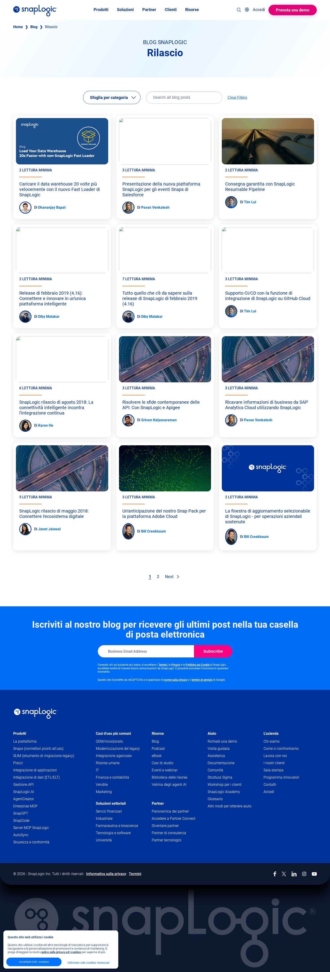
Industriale (104, 818)
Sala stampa (274, 770)
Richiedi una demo (222, 741)
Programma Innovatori (281, 777)
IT (97, 770)
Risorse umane (107, 763)
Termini (162, 664)
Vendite (102, 784)
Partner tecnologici (166, 840)
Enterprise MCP (25, 806)
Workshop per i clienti (225, 784)
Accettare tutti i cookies (34, 961)
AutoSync (20, 835)
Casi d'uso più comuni (113, 733)
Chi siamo (271, 741)
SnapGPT (20, 813)
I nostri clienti (274, 763)
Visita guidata (219, 748)
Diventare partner (165, 826)
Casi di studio (162, 763)
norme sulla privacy (175, 679)
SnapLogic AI (23, 792)
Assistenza (225, 756)
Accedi (269, 792)
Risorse (158, 733)
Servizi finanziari (109, 811)
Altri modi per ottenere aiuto (229, 806)
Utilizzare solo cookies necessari (88, 962)
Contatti (270, 784)
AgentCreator (23, 799)
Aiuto (212, 733)
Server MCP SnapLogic (31, 828)
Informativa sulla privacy (106, 874)
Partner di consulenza (169, 833)
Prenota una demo (292, 10)
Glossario (215, 799)
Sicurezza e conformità (31, 842)
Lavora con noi (275, 756)
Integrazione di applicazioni (35, 770)
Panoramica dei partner (170, 811)
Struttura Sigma (220, 777)
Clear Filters (237, 97)
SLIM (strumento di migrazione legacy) (43, 756)
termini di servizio (202, 679)
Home (18, 27)
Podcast (158, 748)
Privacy (175, 664)
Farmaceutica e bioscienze (117, 826)
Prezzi (18, 763)
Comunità (224, 770)
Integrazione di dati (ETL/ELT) (36, 777)
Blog (33, 27)
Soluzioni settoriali (111, 803)
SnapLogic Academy (224, 792)
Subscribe (213, 651)
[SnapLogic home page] (35, 713)
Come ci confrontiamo (281, 748)
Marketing (104, 792)
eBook (157, 756)
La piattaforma (25, 741)
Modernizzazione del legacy (118, 748)
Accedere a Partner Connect (173, 818)
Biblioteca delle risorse (169, 777)
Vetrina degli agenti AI (169, 784)
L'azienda (271, 733)
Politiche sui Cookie (197, 664)
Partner (158, 803)
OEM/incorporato (109, 741)
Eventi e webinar (165, 770)
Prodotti (19, 733)
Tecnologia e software (113, 833)
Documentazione (230, 763)
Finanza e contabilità (112, 777)
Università (104, 840)
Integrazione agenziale (114, 756)
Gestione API (23, 784)
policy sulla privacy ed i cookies (61, 952)
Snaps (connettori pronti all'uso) (38, 748)
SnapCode (21, 820)
